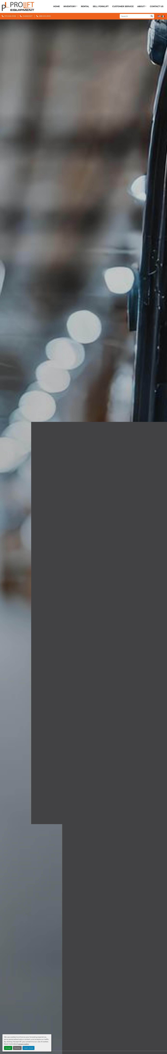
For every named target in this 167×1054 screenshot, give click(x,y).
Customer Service (123, 6)
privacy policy (23, 1044)
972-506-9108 (10, 16)
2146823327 (27, 16)
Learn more (28, 1048)
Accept (8, 1048)
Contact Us (156, 6)
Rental (85, 6)
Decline (17, 1048)
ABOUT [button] (141, 6)
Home (56, 6)
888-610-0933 (45, 16)
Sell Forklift (101, 6)
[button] (70, 6)
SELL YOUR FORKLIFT (83, 553)
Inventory (69, 6)
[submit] (151, 16)
